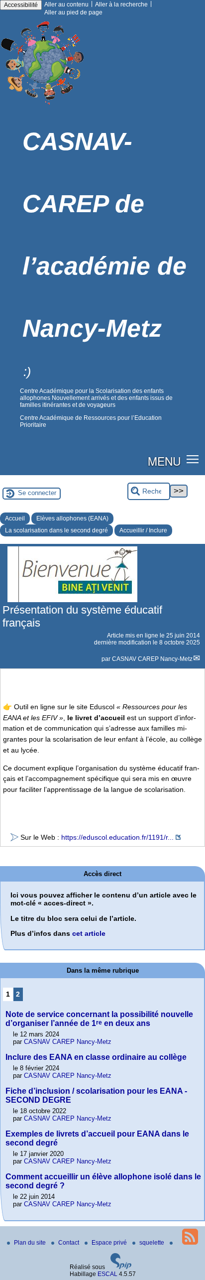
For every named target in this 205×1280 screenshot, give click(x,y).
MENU (164, 461)
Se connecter (37, 493)
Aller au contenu (66, 4)
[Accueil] (43, 107)
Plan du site (30, 1242)
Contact (69, 1242)
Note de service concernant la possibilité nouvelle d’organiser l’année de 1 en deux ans (99, 1018)
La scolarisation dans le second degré (56, 530)
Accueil (15, 518)
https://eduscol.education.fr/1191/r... (117, 837)
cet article (88, 933)
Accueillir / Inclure (143, 530)
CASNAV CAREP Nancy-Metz (152, 658)
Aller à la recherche (121, 4)
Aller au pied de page (73, 12)
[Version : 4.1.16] (120, 1267)
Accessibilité (21, 4)
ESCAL (107, 1274)
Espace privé (110, 1242)
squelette (152, 1242)
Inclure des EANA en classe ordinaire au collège (96, 1057)
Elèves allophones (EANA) (72, 518)
